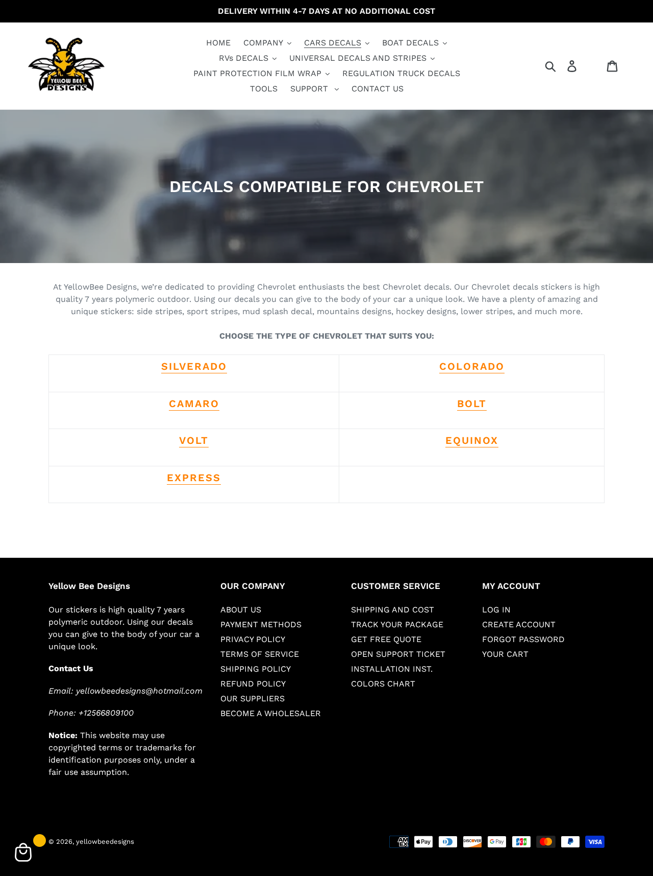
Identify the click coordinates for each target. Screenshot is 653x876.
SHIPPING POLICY (255, 669)
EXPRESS (194, 477)
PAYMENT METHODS (261, 624)
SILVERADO (194, 366)
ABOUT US (240, 609)
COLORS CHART (383, 684)
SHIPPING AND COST (392, 609)
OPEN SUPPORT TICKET (398, 654)
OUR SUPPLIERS (252, 698)
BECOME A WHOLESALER (270, 713)
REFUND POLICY (253, 684)
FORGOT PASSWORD (523, 639)
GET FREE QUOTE (386, 639)
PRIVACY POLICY (252, 639)
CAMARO (194, 403)
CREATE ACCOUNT (519, 624)
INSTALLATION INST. (392, 669)
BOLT (472, 403)
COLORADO (472, 366)
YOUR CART (505, 654)
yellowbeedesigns (105, 841)
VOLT (194, 440)
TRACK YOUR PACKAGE (397, 624)
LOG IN (496, 609)
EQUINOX (471, 440)
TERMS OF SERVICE (259, 654)
